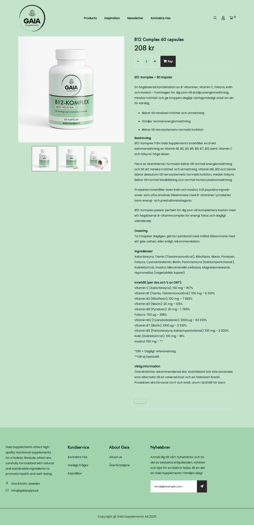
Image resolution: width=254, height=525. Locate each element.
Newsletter (135, 18)
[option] (71, 89)
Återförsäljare (119, 465)
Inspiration (112, 18)
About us (115, 457)
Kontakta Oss (161, 18)
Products (90, 18)
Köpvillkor (75, 473)
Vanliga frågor (78, 465)
